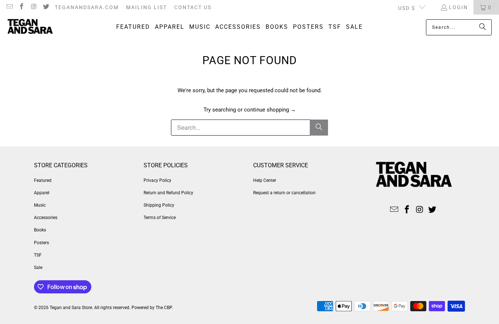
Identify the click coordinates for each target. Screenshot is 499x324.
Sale (38, 267)
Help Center (264, 180)
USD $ (406, 8)
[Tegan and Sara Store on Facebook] (21, 7)
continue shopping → (270, 109)
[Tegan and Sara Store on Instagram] (33, 7)
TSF (38, 255)
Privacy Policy (157, 180)
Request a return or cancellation (284, 192)
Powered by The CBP (152, 307)
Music (40, 205)
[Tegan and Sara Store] (30, 27)
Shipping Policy (159, 205)
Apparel (41, 192)
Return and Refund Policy (168, 192)
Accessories (45, 217)
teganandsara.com (87, 7)
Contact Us (193, 7)
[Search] (482, 27)
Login (458, 7)
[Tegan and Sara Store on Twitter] (46, 7)
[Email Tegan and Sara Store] (9, 7)
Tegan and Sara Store (71, 307)
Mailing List (146, 7)
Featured (43, 180)
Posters (41, 242)
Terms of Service (160, 217)
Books (40, 230)
